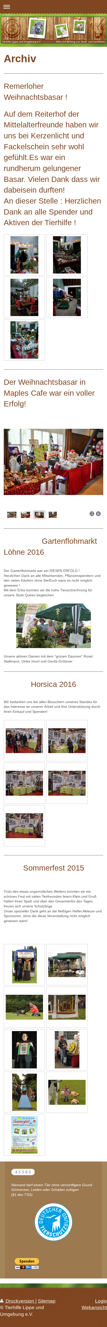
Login (101, 1301)
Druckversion (19, 1301)
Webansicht (94, 1307)
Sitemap (46, 1301)
